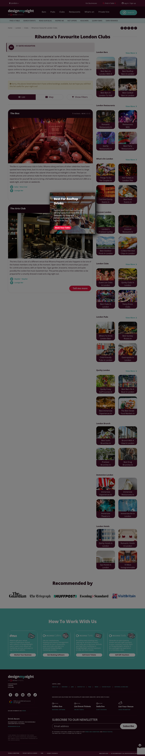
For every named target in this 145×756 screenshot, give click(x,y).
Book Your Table (62, 227)
